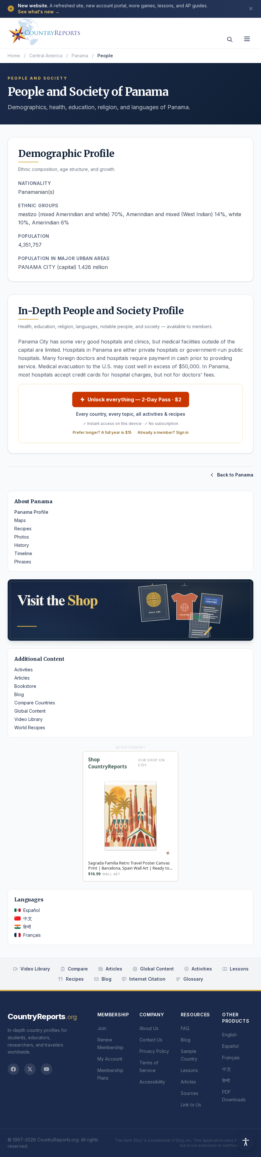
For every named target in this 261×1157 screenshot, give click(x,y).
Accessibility (152, 1081)
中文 (27, 918)
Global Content (30, 711)
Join (101, 1028)
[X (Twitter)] (30, 1069)
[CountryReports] (44, 30)
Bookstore (25, 686)
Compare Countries (34, 702)
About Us (149, 1028)
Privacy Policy (154, 1051)
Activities (23, 669)
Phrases (22, 561)
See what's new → (39, 11)
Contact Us (150, 1039)
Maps (20, 520)
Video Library (28, 719)
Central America (45, 55)
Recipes (23, 528)
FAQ (185, 1028)
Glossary (193, 979)
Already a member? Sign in (163, 432)
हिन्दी (27, 926)
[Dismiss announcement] (251, 8)
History (21, 545)
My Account (109, 1059)
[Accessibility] (246, 1142)
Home (14, 55)
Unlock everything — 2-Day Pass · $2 (134, 399)
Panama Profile (31, 512)
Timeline (23, 553)
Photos (21, 537)
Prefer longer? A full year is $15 (102, 432)
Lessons (239, 968)
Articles (22, 678)
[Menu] (247, 38)
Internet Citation (147, 979)
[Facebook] (13, 1069)
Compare (78, 968)
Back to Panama (235, 474)
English (229, 1034)
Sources (189, 1093)
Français (32, 935)
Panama (80, 55)
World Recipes (29, 727)
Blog (19, 694)
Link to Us (191, 1104)
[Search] (230, 39)
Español (31, 910)
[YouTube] (46, 1069)
